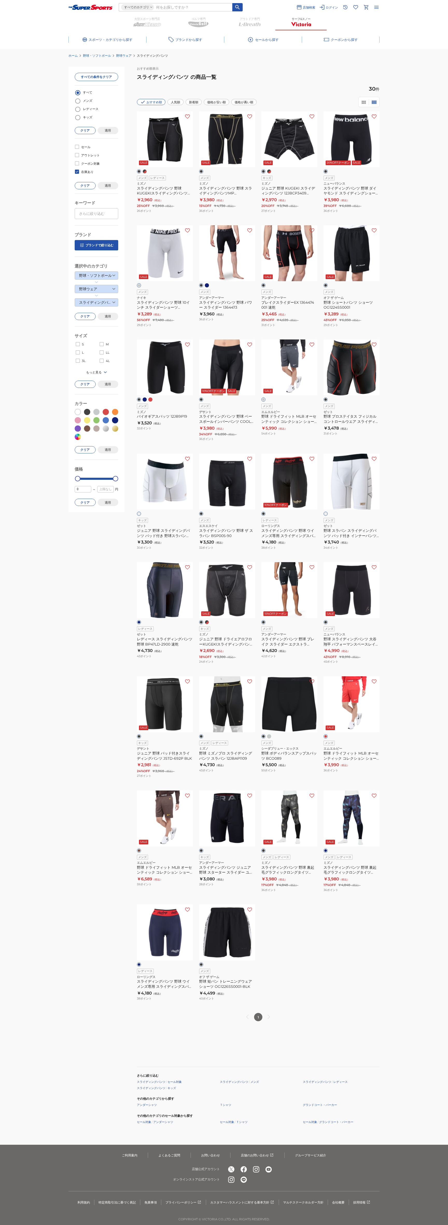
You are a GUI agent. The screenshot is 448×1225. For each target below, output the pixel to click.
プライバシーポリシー (181, 1202)
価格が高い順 (244, 102)
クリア (85, 130)
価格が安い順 (216, 102)
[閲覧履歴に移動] (345, 7)
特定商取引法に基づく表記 (117, 1202)
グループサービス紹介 (310, 1155)
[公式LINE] (244, 1180)
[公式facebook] (244, 1169)
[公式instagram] (256, 1169)
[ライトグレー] (269, 736)
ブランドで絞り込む (100, 245)
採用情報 (359, 1202)
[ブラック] (139, 171)
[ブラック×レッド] (145, 171)
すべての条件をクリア (96, 77)
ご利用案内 (129, 1155)
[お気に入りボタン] (187, 116)
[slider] (77, 478)
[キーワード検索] (237, 7)
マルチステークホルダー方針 (303, 1202)
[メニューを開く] (376, 7)
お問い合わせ (210, 1155)
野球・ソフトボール (97, 55)
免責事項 (150, 1202)
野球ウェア (124, 55)
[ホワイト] (139, 514)
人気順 (175, 102)
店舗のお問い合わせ (255, 1155)
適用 (108, 130)
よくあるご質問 (169, 1155)
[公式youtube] (268, 1169)
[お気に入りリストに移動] (356, 7)
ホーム (73, 55)
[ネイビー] (207, 285)
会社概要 (338, 1202)
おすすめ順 (154, 102)
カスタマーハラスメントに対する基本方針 (239, 1202)
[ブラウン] (139, 851)
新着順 (193, 102)
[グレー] (139, 285)
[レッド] (150, 399)
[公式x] (231, 1169)
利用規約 (84, 1202)
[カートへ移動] (366, 7)
